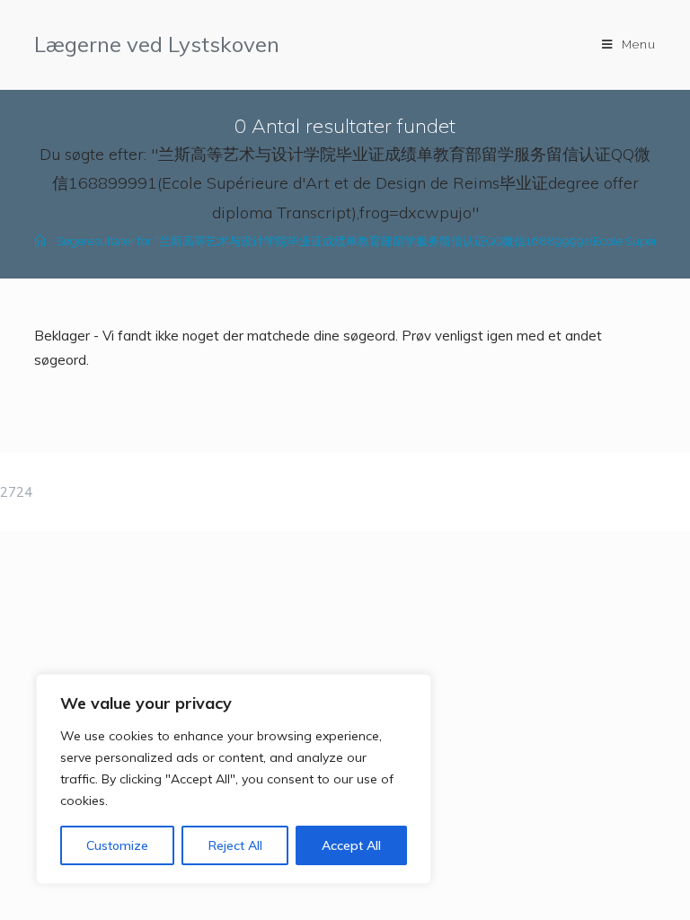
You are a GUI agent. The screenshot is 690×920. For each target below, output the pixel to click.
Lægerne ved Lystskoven (156, 44)
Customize (117, 845)
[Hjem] (40, 241)
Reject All (235, 845)
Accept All (351, 845)
